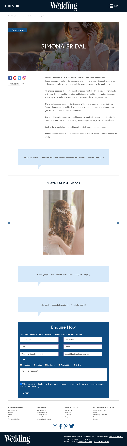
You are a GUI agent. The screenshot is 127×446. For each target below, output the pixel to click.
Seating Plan (68, 410)
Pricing (39, 365)
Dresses (10, 412)
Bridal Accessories (34, 16)
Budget (67, 417)
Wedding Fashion (42, 412)
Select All (26, 365)
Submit (26, 393)
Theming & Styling (13, 419)
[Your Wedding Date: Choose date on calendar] (24, 360)
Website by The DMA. (116, 437)
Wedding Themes (42, 414)
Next (118, 223)
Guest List (68, 412)
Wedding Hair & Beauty (44, 419)
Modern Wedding (17, 439)
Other (78, 365)
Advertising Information (100, 414)
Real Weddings (12, 410)
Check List (68, 414)
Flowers (10, 417)
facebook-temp (10, 78)
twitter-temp (19, 78)
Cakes (10, 414)
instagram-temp (24, 78)
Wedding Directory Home (17, 16)
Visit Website (14, 84)
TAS (44, 16)
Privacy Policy (77, 439)
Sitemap (95, 419)
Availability (65, 365)
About (95, 412)
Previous (9, 223)
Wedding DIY (40, 417)
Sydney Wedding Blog (101, 442)
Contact (95, 417)
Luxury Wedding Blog (85, 442)
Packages (51, 365)
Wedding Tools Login (99, 410)
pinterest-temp (14, 78)
